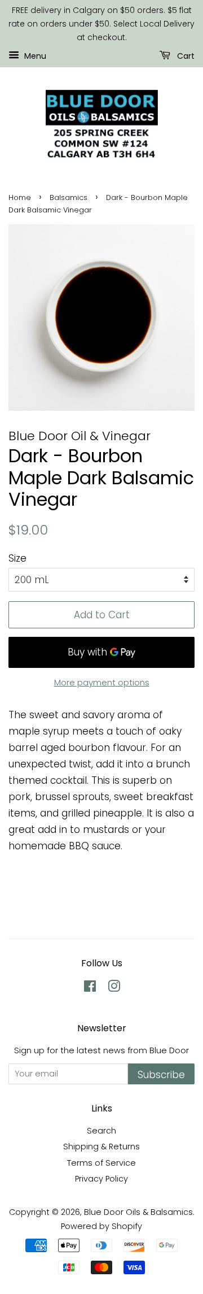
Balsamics (68, 197)
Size (17, 558)
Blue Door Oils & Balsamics (138, 1212)
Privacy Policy (101, 1178)
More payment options (101, 682)
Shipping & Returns (101, 1146)
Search (101, 1130)
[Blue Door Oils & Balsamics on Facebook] (89, 988)
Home (19, 197)
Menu (34, 56)
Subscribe (161, 1075)
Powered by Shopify (101, 1226)
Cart (185, 56)
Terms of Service (101, 1163)
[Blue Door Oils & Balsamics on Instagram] (114, 988)
